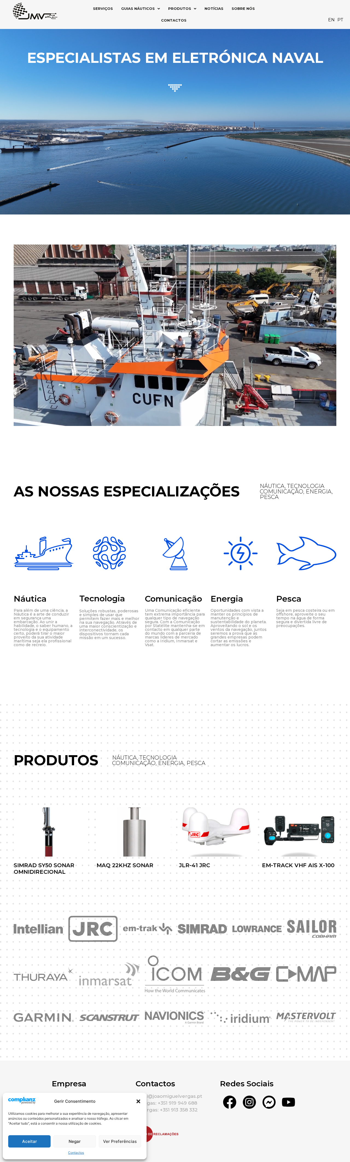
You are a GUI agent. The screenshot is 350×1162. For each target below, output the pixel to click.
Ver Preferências (120, 1141)
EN (331, 19)
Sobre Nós (243, 8)
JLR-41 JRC (194, 865)
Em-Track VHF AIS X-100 (298, 865)
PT (340, 19)
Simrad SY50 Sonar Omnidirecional (44, 868)
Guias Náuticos (138, 8)
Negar (75, 1141)
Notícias (214, 8)
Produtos (179, 8)
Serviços (103, 8)
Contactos (76, 1153)
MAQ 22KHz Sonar (125, 865)
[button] (138, 1101)
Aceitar (29, 1141)
